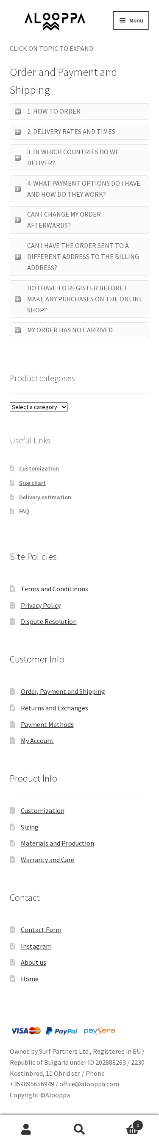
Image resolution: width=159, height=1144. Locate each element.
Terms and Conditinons (54, 589)
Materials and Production (57, 843)
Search (79, 1129)
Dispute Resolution (49, 621)
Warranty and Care (47, 859)
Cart (122, 1122)
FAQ (24, 511)
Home (30, 978)
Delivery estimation (45, 497)
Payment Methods (47, 724)
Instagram (36, 946)
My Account (37, 740)
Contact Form (41, 929)
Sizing (30, 827)
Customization (39, 468)
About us (33, 962)
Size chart (32, 483)
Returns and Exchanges (54, 708)
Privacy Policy (41, 605)
